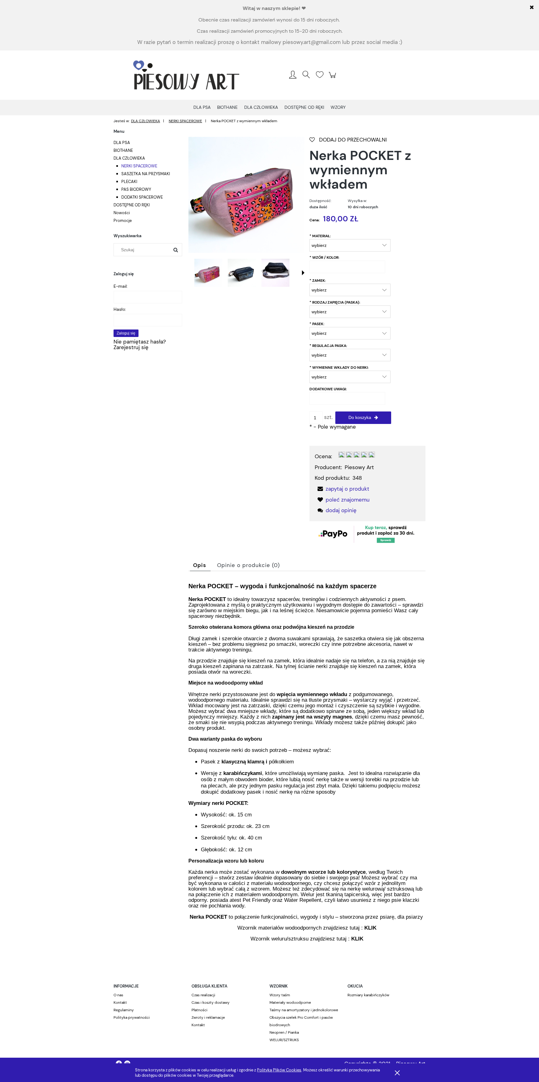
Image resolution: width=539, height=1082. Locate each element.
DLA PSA (122, 142)
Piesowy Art (359, 467)
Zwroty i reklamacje (208, 1017)
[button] (303, 272)
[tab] (200, 565)
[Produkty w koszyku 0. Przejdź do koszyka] (333, 78)
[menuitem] (202, 107)
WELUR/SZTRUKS (284, 1039)
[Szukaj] (175, 249)
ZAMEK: (317, 280)
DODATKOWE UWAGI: (328, 389)
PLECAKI (129, 181)
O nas (118, 995)
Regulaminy (124, 1009)
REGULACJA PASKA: (328, 345)
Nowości (122, 212)
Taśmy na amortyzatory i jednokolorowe (304, 1009)
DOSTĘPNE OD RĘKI (132, 205)
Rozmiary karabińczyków (368, 995)
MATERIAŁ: (320, 235)
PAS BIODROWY (136, 189)
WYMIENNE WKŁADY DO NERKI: (339, 367)
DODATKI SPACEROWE (142, 197)
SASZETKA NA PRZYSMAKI (145, 173)
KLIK (370, 928)
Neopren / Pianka (284, 1032)
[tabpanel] (306, 767)
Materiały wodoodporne (290, 1002)
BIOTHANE (123, 150)
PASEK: (316, 323)
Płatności (199, 1009)
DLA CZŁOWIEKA (129, 158)
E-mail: (121, 286)
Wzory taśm (280, 995)
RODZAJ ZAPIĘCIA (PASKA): (334, 302)
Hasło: (120, 309)
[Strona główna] (186, 75)
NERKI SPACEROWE (139, 166)
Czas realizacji (203, 995)
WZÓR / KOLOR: (324, 257)
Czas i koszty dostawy (211, 1002)
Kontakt (120, 1002)
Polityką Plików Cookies (279, 1070)
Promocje (123, 220)
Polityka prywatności (132, 1017)
